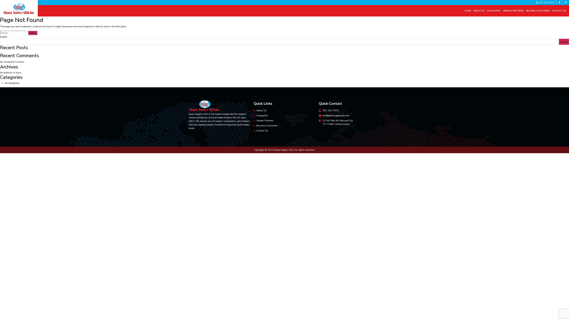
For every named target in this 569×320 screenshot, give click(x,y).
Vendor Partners (513, 10)
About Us (478, 10)
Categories (493, 10)
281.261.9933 (546, 2)
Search (3, 37)
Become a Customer (537, 10)
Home (468, 10)
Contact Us (559, 10)
